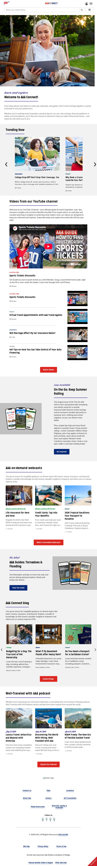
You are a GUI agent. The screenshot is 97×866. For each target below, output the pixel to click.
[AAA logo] (6, 3)
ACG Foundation (70, 798)
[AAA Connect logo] (51, 3)
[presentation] (6, 164)
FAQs (48, 790)
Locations (70, 790)
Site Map (26, 846)
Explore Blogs (48, 679)
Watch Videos (48, 369)
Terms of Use (61, 846)
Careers (48, 798)
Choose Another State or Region (41, 862)
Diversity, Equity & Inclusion (59, 806)
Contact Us (27, 790)
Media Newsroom (38, 806)
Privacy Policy (43, 846)
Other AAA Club (61, 862)
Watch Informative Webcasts (48, 542)
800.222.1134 (63, 834)
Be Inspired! (62, 451)
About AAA (27, 798)
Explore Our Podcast (48, 764)
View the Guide (18, 588)
